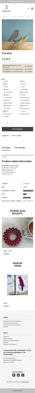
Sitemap (5, 342)
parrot (5, 303)
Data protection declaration (11, 325)
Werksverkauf (7, 338)
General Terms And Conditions (12, 321)
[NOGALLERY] (6, 8)
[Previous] (27, 214)
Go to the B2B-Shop (9, 358)
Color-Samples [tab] (19, 148)
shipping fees (25, 382)
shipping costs (13, 61)
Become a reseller (8, 362)
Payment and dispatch (10, 344)
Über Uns (6, 336)
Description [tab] (6, 148)
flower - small (7, 251)
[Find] (28, 8)
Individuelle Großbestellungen (12, 360)
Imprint (5, 327)
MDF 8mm (26, 197)
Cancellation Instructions (11, 323)
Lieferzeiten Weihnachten (11, 340)
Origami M (26, 183)
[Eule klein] (17, 34)
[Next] (32, 214)
